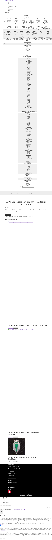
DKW (31, 20)
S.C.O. (30, 25)
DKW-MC (8, 34)
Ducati (28, 34)
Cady (38, 18)
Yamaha (23, 27)
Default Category (9, 193)
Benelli (9, 18)
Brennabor (31, 18)
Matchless (28, 38)
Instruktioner (23, 22)
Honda (38, 21)
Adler (8, 31)
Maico (21, 38)
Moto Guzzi (34, 38)
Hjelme (27, 46)
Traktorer (27, 50)
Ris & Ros (10, 484)
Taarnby (16, 26)
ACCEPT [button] (23, 509)
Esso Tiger (48, 37)
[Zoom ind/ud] (0, 538)
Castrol (48, 35)
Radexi (45, 23)
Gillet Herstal (9, 35)
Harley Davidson (21, 36)
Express (9, 21)
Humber (34, 37)
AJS (15, 31)
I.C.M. (45, 21)
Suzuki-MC (34, 39)
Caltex (48, 34)
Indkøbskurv (6, 502)
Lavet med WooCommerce (26, 495)
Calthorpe (28, 32)
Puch (38, 23)
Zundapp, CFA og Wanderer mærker (31, 28)
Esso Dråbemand (48, 38)
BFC (16, 18)
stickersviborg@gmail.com (16, 468)
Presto (31, 23)
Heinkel (28, 35)
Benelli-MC (8, 32)
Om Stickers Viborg (12, 6)
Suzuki (9, 26)
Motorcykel (16, 193)
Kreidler (31, 22)
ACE (38, 29)
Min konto (5, 497)
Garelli (23, 21)
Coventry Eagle (34, 33)
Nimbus (41, 38)
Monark (16, 23)
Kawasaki (15, 38)
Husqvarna (40, 37)
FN (41, 34)
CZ (41, 33)
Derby (16, 20)
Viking (38, 26)
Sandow (23, 25)
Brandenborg (23, 18)
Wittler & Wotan (9, 27)
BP (48, 33)
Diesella (23, 20)
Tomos (23, 26)
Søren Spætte (29, 43)
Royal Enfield (22, 39)
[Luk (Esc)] (4, 538)
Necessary (4, 525)
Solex (45, 25)
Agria (28, 44)
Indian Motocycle (8, 39)
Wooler (16, 27)
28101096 (12, 471)
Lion (9, 23)
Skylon (38, 25)
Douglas (21, 34)
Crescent (9, 20)
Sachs (16, 25)
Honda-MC (40, 35)
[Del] (3, 538)
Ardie (28, 31)
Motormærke (27, 49)
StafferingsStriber (27, 45)
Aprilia (21, 31)
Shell (48, 31)
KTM (38, 22)
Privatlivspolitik (11, 487)
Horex (28, 37)
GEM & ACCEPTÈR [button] (4, 536)
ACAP (37, 28)
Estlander (38, 20)
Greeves (15, 35)
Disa (15, 34)
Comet (45, 18)
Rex (9, 25)
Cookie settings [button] (16, 509)
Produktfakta (10, 480)
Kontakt (9, 7)
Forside (3, 193)
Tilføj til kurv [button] (15, 328)
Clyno (40, 32)
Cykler (27, 48)
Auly (41, 31)
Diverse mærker (27, 42)
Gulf (48, 32)
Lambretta (45, 22)
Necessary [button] (2, 524)
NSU (24, 23)
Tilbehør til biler (48, 39)
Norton (15, 39)
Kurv (9, 10)
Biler (27, 40)
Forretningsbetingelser (12, 482)
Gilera (31, 21)
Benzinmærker (46, 28)
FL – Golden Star (16, 22)
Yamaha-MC (41, 39)
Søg (6, 12)
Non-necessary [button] (3, 530)
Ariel (34, 31)
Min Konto (10, 9)
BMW (15, 32)
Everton (45, 20)
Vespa (31, 26)
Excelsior (34, 34)
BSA (21, 32)
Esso (47, 29)
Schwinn (28, 39)
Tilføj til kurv (8, 214)
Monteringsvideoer (27, 56)
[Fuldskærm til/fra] (1, 538)
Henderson (34, 35)
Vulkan (45, 26)
